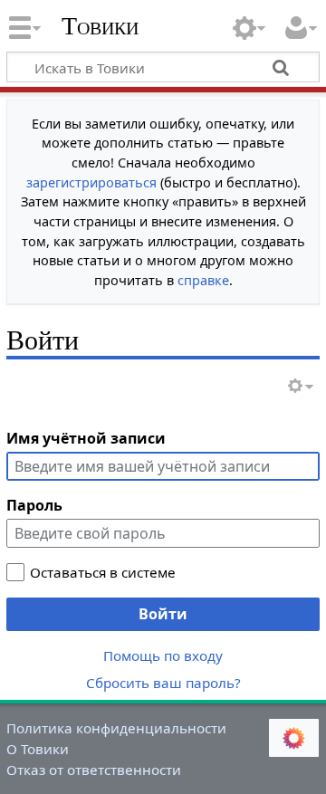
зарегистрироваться (91, 182)
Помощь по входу (163, 655)
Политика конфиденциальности (116, 728)
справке (203, 280)
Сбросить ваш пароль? (163, 683)
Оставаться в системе (103, 572)
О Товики (37, 749)
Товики (100, 26)
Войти (163, 614)
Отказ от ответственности (93, 770)
